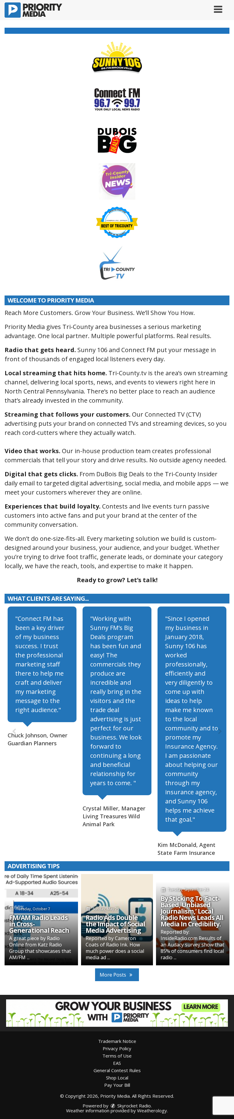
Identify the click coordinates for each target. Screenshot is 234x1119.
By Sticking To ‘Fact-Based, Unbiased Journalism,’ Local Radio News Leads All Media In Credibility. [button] (192, 911)
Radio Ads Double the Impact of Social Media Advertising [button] (115, 924)
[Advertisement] (117, 1013)
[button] (218, 7)
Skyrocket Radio (133, 1106)
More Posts (113, 974)
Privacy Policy (117, 1048)
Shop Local (117, 1078)
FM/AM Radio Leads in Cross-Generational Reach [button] (39, 924)
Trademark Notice (117, 1041)
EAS (117, 1063)
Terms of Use (117, 1056)
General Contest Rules (117, 1070)
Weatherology (152, 1110)
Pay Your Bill (117, 1085)
